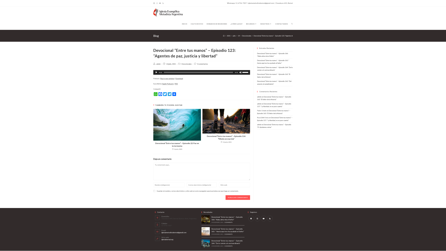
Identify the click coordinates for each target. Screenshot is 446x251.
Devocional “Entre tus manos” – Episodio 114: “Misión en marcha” (226, 137)
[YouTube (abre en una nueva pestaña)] (160, 3)
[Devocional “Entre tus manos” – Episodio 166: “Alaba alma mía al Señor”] (206, 219)
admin (158, 64)
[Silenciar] (240, 72)
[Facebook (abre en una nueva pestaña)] (154, 3)
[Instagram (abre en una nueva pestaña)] (157, 3)
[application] (201, 72)
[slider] (245, 72)
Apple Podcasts (168, 84)
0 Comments (228, 222)
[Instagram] (257, 218)
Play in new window (167, 78)
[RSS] (270, 218)
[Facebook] (251, 218)
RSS (176, 84)
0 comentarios (202, 64)
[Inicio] (224, 36)
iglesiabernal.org (167, 239)
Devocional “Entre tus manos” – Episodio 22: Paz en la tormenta (177, 144)
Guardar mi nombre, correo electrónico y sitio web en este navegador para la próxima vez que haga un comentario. (198, 191)
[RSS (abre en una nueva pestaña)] (163, 3)
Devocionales (186, 64)
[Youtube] (263, 218)
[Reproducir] (156, 72)
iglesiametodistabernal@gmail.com (173, 232)
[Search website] (292, 24)
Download (179, 78)
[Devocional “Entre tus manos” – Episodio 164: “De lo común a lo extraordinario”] (206, 243)
